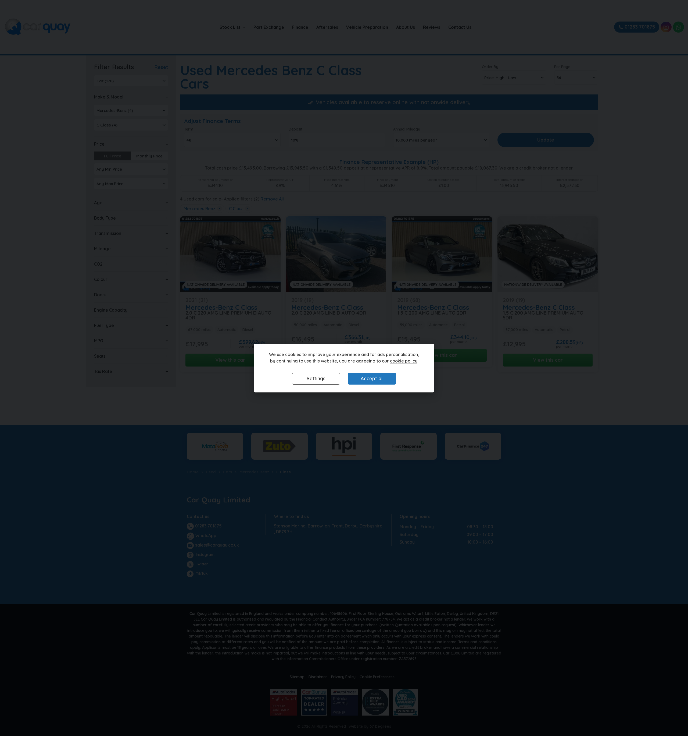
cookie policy (403, 361)
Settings (316, 379)
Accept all (372, 379)
